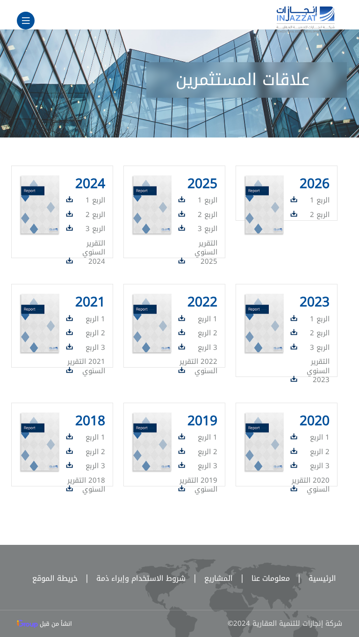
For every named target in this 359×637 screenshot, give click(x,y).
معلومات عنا (262, 578)
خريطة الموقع (55, 578)
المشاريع (210, 578)
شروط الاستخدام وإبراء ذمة (133, 578)
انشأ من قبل (55, 624)
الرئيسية (314, 578)
